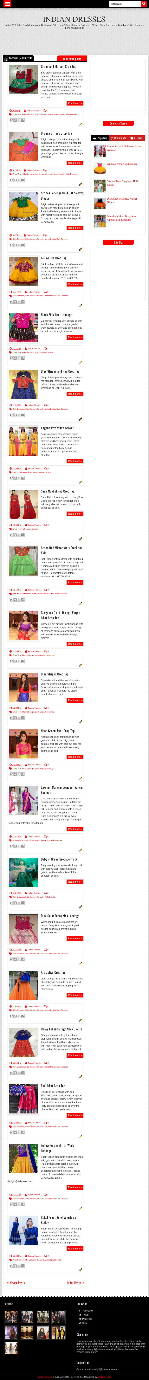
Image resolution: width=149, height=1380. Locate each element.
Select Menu (7, 3)
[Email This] (12, 120)
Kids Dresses (28, 114)
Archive (138, 138)
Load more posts (72, 58)
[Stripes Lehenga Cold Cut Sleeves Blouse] (23, 206)
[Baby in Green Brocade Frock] (23, 872)
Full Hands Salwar (30, 529)
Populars (102, 138)
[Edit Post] (80, 125)
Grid (6, 56)
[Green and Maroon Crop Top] (23, 79)
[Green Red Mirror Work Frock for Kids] (23, 561)
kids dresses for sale (44, 114)
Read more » (75, 103)
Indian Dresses (74, 19)
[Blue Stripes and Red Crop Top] (23, 384)
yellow (48, 472)
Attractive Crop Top (53, 972)
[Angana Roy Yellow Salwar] (23, 441)
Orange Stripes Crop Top (56, 133)
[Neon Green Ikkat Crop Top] (23, 744)
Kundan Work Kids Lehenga (122, 163)
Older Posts (74, 1282)
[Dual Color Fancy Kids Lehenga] (23, 929)
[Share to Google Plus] (15, 1320)
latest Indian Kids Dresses (65, 114)
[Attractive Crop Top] (23, 985)
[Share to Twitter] (12, 1320)
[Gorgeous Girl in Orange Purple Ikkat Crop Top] (23, 626)
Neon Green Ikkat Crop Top (58, 730)
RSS (84, 1323)
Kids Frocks (37, 594)
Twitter (85, 1314)
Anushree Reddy (20, 1260)
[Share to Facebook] (23, 120)
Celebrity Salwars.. (37, 1260)
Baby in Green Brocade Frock (59, 859)
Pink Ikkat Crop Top (53, 1085)
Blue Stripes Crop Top (54, 674)
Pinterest (87, 1319)
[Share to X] (19, 120)
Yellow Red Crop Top (54, 257)
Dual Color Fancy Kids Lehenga (60, 915)
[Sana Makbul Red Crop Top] (23, 504)
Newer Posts (17, 1282)
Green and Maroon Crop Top (58, 66)
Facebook (87, 1310)
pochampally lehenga (44, 655)
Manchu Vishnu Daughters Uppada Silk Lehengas (121, 217)
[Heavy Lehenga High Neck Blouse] (23, 1042)
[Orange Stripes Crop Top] (23, 146)
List (6, 59)
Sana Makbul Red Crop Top (57, 491)
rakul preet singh (53, 1260)
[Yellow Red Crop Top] (23, 271)
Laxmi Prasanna (54, 840)
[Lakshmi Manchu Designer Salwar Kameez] (23, 800)
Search (144, 4)
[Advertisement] (74, 40)
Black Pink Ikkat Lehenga (56, 314)
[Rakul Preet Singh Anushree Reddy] (23, 1230)
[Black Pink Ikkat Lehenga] (23, 328)
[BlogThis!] (15, 120)
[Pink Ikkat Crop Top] (23, 1099)
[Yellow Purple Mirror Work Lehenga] (23, 1158)
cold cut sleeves (20, 472)
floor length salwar (36, 472)
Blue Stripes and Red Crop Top (60, 371)
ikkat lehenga (28, 655)
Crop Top (17, 114)
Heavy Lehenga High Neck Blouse (61, 1029)
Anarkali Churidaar (21, 840)
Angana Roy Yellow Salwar (57, 427)
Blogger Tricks (105, 1377)
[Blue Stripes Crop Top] (23, 687)
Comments (120, 138)
